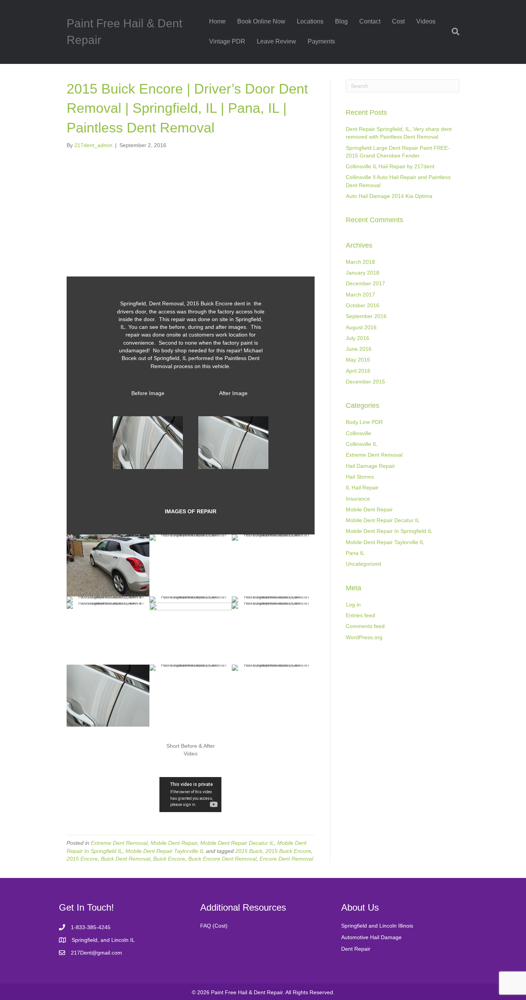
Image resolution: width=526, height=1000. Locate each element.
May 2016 (358, 360)
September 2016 (366, 316)
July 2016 (357, 338)
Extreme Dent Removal (119, 843)
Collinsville (358, 433)
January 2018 (362, 273)
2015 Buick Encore (288, 851)
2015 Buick (248, 851)
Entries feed (360, 615)
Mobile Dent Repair (174, 843)
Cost (398, 21)
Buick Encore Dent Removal (222, 859)
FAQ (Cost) (214, 926)
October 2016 (362, 305)
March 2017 (360, 294)
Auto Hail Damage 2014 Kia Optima (389, 196)
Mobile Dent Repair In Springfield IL (389, 531)
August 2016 (361, 327)
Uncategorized (363, 564)
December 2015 (365, 382)
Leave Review (276, 41)
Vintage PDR (227, 41)
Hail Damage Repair (370, 466)
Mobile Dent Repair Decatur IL (237, 843)
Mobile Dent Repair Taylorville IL (165, 851)
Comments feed (365, 626)
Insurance (358, 499)
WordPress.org (364, 637)
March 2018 (360, 262)
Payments (321, 41)
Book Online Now (261, 21)
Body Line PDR (364, 422)
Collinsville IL (361, 444)
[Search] (452, 31)
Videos (426, 21)
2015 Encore (82, 859)
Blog (341, 21)
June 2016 (359, 349)
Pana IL (355, 553)
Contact (369, 21)
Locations (310, 21)
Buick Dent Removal (125, 859)
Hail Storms (360, 477)
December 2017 (365, 283)
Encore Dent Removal (286, 859)
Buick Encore (169, 859)
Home (217, 21)
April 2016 (358, 371)
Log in (353, 604)
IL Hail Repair (362, 487)
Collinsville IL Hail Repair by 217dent (390, 166)
